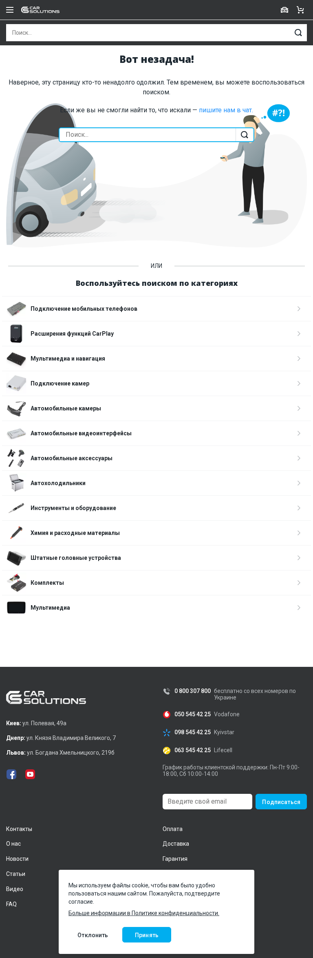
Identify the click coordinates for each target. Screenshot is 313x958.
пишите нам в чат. (226, 110)
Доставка (176, 843)
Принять (147, 935)
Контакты (19, 829)
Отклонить (92, 935)
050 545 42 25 (192, 714)
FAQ (11, 904)
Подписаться (281, 802)
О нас (13, 843)
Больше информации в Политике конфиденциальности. (143, 913)
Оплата (173, 829)
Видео (14, 889)
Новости (17, 859)
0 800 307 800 (192, 691)
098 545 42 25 (192, 732)
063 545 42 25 (192, 750)
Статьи (15, 874)
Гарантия (175, 859)
